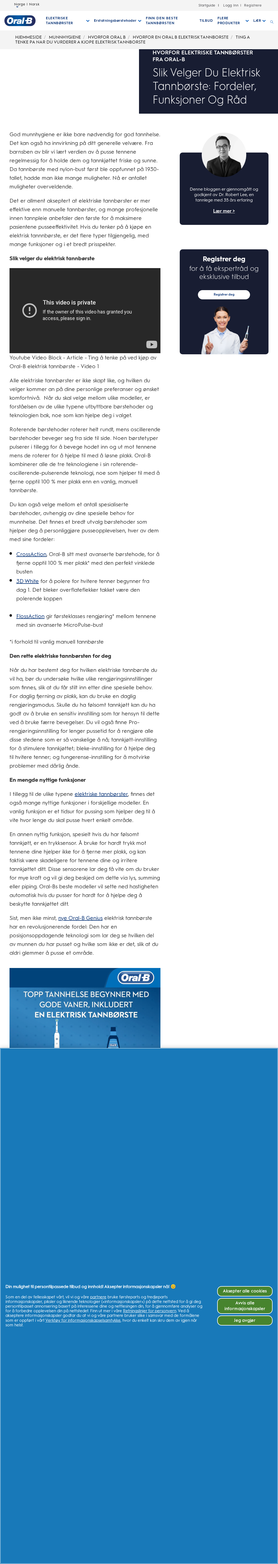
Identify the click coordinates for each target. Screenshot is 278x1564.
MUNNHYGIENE (65, 37)
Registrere (252, 5)
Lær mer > (224, 211)
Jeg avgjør (245, 1320)
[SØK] (272, 20)
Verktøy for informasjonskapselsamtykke (83, 1320)
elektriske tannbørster (101, 794)
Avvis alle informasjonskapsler (245, 1306)
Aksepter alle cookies (245, 1291)
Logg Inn (230, 5)
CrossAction (31, 554)
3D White (27, 581)
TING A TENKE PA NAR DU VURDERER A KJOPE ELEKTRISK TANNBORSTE (132, 40)
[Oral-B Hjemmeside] (20, 20)
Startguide (206, 5)
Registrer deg (224, 294)
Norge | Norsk (26, 4)
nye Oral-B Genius (80, 918)
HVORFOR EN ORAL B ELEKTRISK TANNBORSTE (181, 37)
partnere (98, 1297)
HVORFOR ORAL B (107, 37)
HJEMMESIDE (28, 37)
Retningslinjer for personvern (149, 1310)
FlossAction (30, 616)
